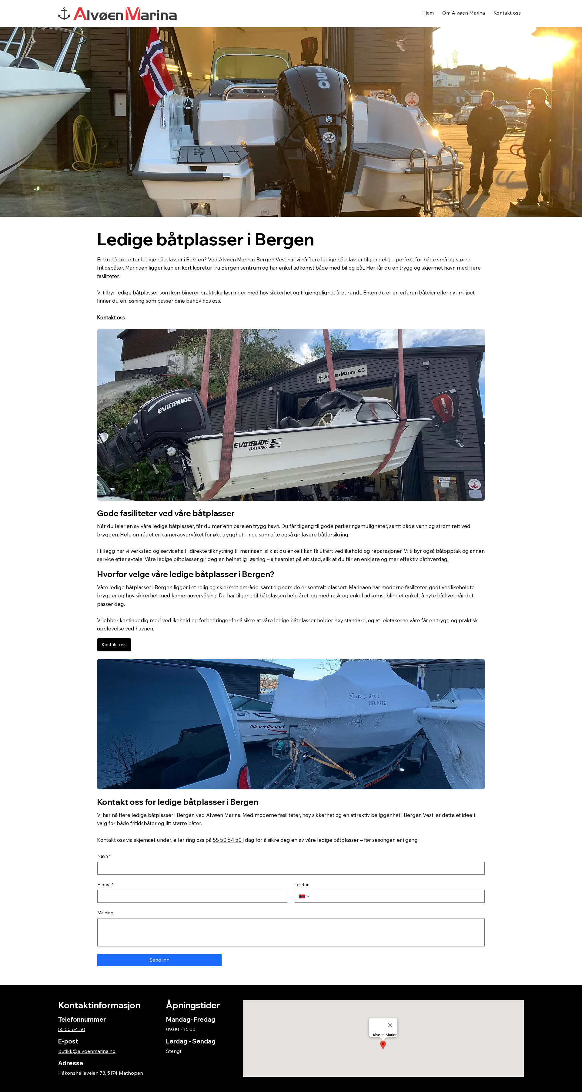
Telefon (302, 884)
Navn (104, 856)
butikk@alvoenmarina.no (86, 1051)
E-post (105, 884)
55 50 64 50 (71, 1029)
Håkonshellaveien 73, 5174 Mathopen (100, 1073)
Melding (105, 913)
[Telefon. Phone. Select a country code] (304, 896)
